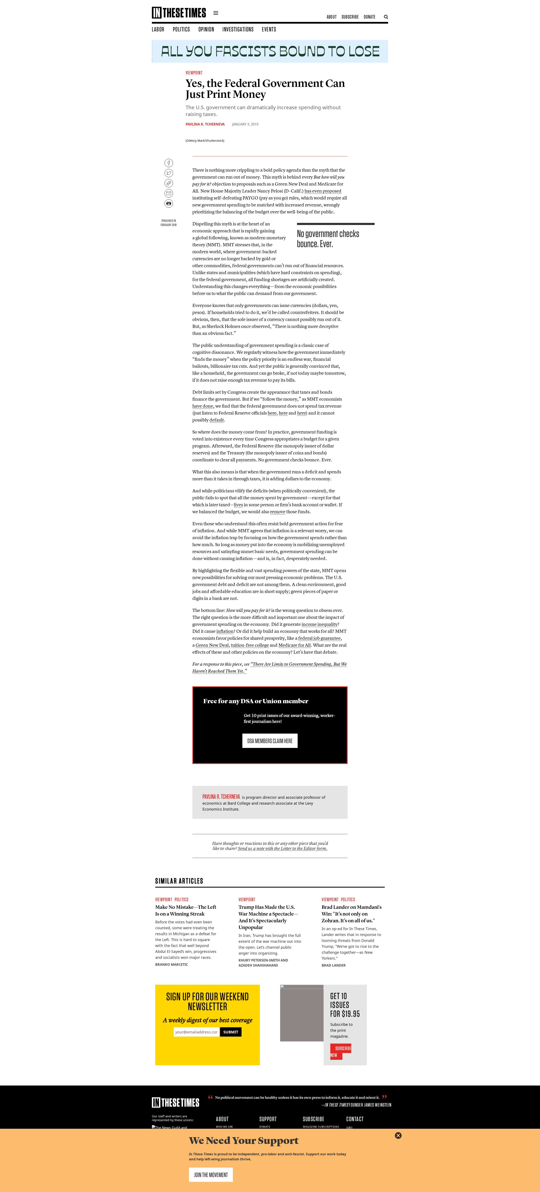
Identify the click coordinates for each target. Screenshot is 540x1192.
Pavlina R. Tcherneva (205, 124)
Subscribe (350, 17)
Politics (181, 29)
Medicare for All (294, 645)
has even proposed (323, 191)
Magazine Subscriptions (321, 1127)
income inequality (320, 624)
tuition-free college (250, 645)
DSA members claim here (270, 741)
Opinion (206, 29)
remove (277, 512)
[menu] (215, 13)
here (272, 413)
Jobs (349, 1127)
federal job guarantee (319, 638)
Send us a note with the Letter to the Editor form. (283, 848)
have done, (203, 406)
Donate (369, 17)
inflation (225, 631)
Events (269, 29)
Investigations (238, 29)
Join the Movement (211, 1175)
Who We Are (224, 1127)
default (216, 420)
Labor (158, 29)
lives (238, 505)
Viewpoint (194, 73)
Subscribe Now (340, 1051)
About (332, 17)
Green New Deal (212, 645)
